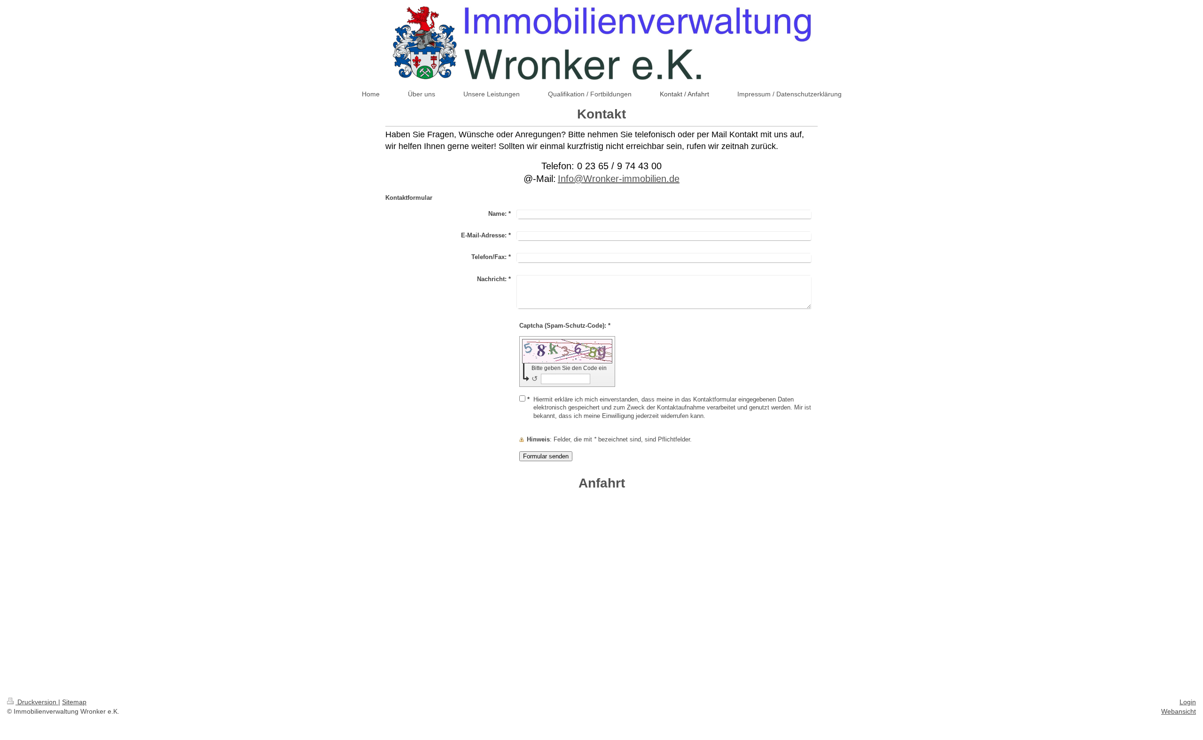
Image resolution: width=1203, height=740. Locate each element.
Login (1188, 702)
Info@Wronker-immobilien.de (619, 178)
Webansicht (1178, 711)
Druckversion (37, 702)
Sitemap (74, 702)
